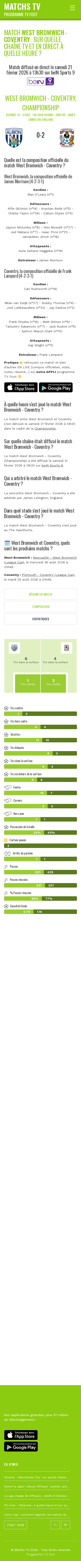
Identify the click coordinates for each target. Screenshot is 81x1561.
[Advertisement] (40, 1118)
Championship (45, 428)
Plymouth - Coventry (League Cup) (48, 575)
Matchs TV (22, 8)
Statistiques (40, 618)
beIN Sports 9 (52, 465)
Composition (40, 606)
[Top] (68, 1551)
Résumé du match (40, 594)
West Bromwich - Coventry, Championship (40, 103)
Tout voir (15, 1525)
